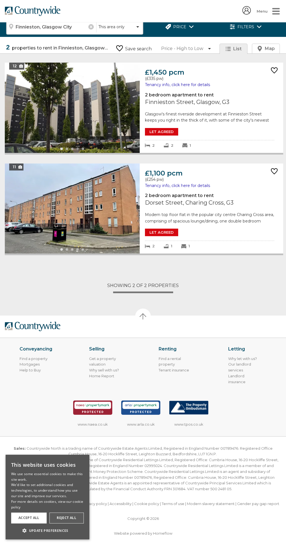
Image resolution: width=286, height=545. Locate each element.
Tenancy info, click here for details (177, 84)
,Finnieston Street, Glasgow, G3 (144, 108)
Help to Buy (30, 370)
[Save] (274, 71)
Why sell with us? (104, 370)
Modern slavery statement (211, 503)
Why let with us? (242, 358)
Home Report (101, 376)
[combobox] (51, 27)
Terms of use (173, 503)
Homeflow (162, 533)
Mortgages (30, 364)
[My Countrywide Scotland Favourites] (246, 13)
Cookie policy (146, 503)
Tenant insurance (174, 370)
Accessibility (120, 503)
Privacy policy (94, 503)
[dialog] (47, 497)
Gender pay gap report (258, 503)
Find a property (33, 358)
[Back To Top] (143, 316)
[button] (47, 530)
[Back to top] (32, 326)
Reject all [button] (66, 517)
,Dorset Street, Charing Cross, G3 (144, 209)
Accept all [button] (28, 517)
